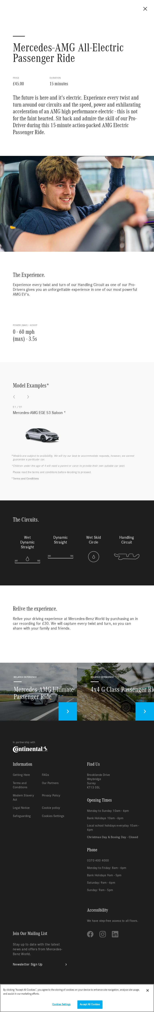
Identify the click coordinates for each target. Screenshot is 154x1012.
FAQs (45, 774)
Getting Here (21, 774)
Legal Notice (21, 807)
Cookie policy (51, 807)
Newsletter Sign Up (28, 964)
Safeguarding (22, 816)
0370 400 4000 (98, 860)
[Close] (147, 990)
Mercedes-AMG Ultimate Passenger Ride (44, 693)
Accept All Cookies (90, 1004)
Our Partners (50, 783)
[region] (77, 998)
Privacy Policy (51, 795)
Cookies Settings (53, 816)
